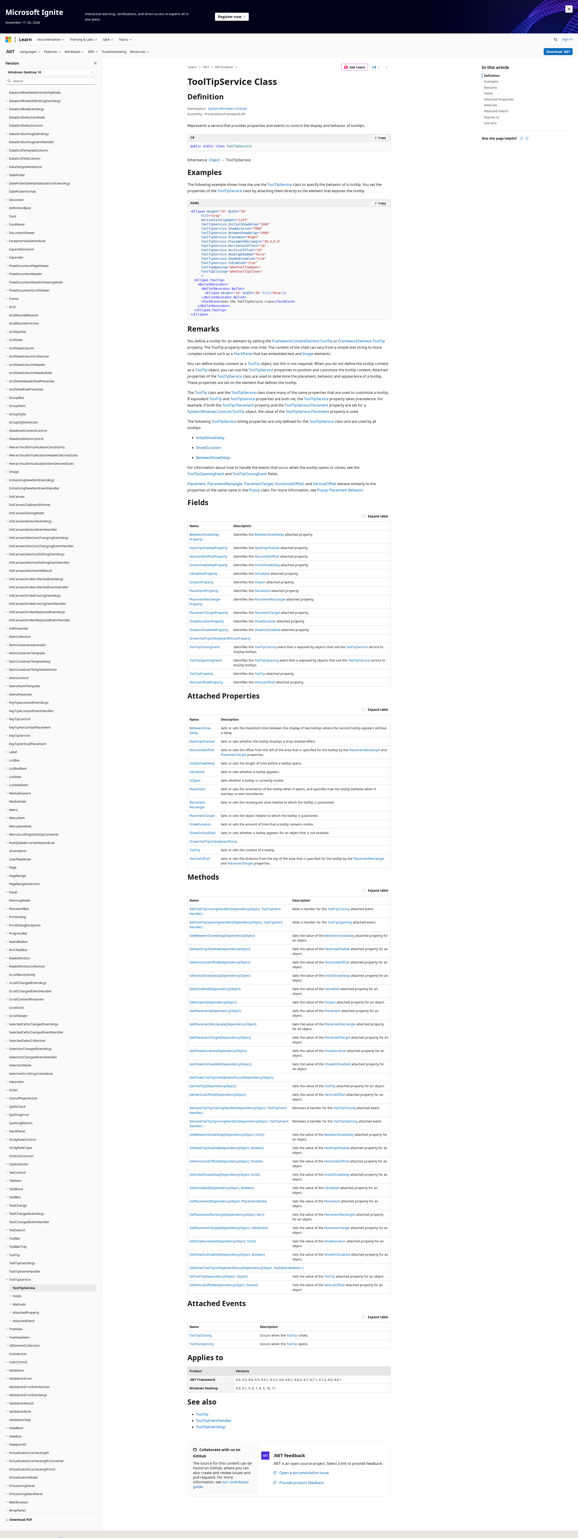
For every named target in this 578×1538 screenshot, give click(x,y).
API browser (224, 67)
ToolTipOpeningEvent (205, 473)
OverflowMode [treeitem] (20, 859)
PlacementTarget (258, 483)
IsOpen (260, 582)
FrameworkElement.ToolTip (361, 341)
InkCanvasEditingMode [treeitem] (26, 513)
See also (490, 123)
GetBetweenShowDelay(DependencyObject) (222, 935)
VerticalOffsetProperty (206, 682)
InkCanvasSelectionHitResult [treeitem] (30, 570)
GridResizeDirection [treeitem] (24, 323)
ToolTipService (279, 184)
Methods (490, 105)
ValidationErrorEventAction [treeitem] (29, 1387)
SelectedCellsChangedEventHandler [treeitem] (36, 1032)
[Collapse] (96, 63)
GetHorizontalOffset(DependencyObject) (219, 962)
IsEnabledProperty (203, 573)
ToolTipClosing (265, 647)
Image (308, 353)
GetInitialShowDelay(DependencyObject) (220, 975)
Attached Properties (499, 99)
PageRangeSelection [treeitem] (24, 884)
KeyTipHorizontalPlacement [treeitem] (30, 727)
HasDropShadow (267, 548)
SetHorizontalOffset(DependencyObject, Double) (225, 1161)
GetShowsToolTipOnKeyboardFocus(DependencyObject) (231, 1077)
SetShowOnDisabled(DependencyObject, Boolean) (227, 1254)
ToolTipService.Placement (306, 405)
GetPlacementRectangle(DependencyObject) (222, 1024)
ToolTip (253, 363)
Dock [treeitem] (12, 216)
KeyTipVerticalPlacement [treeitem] (27, 744)
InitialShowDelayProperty (208, 565)
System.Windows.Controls (227, 108)
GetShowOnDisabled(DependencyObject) (220, 1064)
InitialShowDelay (210, 437)
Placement (196, 483)
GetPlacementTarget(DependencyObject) (220, 1037)
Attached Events (496, 111)
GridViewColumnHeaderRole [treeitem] (30, 373)
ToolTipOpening (266, 660)
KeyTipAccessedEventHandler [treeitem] (31, 711)
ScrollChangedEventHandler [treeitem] (30, 991)
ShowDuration (208, 447)
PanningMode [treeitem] (19, 900)
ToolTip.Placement (238, 405)
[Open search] (555, 39)
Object (214, 159)
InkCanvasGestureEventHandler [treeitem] (33, 529)
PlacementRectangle (224, 483)
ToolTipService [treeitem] (24, 1288)
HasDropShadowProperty (208, 548)
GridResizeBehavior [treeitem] (24, 315)
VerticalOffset (324, 483)
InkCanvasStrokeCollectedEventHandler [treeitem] (39, 587)
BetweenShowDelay (213, 457)
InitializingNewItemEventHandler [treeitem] (34, 488)
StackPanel (243, 353)
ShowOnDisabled (267, 630)
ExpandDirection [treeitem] (21, 249)
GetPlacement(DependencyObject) (215, 1011)
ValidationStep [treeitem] (20, 1420)
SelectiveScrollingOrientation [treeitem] (31, 1073)
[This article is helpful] (521, 138)
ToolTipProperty (201, 673)
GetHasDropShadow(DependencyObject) (219, 949)
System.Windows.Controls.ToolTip (216, 411)
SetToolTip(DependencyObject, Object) (218, 1276)
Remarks (490, 87)
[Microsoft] (8, 39)
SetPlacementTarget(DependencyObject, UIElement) (228, 1228)
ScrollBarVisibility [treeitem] (22, 974)
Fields (488, 93)
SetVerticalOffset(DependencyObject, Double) (223, 1285)
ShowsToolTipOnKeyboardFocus (213, 841)
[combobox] (50, 72)
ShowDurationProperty (206, 621)
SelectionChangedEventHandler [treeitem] (33, 1057)
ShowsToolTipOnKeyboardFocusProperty (219, 638)
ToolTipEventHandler (214, 1420)
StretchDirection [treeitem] (21, 1156)
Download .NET (558, 51)
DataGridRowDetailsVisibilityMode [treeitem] (35, 92)
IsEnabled (262, 573)
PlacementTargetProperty (208, 612)
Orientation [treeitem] (17, 851)
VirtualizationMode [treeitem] (23, 1477)
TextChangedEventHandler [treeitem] (29, 1222)
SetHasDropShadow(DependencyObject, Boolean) (226, 1148)
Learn (192, 67)
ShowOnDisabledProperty (208, 630)
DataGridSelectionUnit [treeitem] (26, 125)
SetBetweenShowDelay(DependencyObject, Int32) (226, 1134)
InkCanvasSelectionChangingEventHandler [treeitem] (41, 546)
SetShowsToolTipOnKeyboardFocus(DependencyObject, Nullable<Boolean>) (246, 1268)
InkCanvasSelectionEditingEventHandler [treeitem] (39, 562)
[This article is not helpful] (527, 138)
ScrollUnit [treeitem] (16, 1007)
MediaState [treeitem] (17, 801)
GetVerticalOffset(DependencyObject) (217, 1094)
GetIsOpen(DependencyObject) (212, 1002)
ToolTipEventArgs (211, 1426)
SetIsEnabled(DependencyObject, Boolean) (221, 1188)
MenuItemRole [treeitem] (20, 826)
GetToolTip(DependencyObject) (212, 1086)
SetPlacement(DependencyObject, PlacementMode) (228, 1201)
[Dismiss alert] (569, 9)
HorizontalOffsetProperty (208, 556)
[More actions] (387, 67)
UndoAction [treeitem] (18, 1354)
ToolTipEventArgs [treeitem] (22, 1263)
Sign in (567, 39)
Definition (492, 75)
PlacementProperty (203, 591)
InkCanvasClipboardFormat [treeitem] (29, 505)
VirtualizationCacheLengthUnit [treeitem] (32, 1469)
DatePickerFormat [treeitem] (22, 191)
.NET (205, 67)
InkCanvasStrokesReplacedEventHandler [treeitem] (39, 620)
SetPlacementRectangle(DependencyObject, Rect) (226, 1214)
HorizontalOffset (289, 483)
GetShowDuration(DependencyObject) (218, 1051)
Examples (491, 81)
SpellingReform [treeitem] (21, 1123)
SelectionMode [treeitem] (20, 1065)
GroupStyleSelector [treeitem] (23, 422)
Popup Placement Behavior (340, 490)
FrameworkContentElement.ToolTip (302, 341)
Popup (254, 490)
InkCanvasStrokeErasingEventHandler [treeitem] (37, 603)
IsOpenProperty (201, 582)
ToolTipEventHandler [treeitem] (24, 1271)
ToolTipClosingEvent (250, 473)
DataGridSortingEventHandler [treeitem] (31, 142)
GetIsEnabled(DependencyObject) (214, 989)
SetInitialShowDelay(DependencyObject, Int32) (224, 1174)
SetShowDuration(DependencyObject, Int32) (222, 1241)
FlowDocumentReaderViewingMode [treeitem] (36, 282)
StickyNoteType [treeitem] (20, 1147)
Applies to (491, 117)
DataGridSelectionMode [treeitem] (27, 117)
